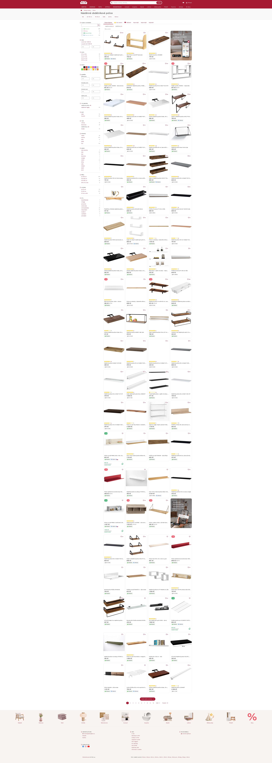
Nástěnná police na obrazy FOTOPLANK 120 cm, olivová (118, 656)
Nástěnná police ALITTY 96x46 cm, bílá (158, 589)
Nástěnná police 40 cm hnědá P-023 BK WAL (115, 424)
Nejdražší (151, 22)
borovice (83, 156)
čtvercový (83, 124)
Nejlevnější (144, 22)
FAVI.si (188, 757)
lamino (110, 16)
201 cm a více (84, 182)
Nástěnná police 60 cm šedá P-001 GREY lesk (182, 178)
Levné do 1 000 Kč (86, 42)
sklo (82, 139)
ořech (82, 160)
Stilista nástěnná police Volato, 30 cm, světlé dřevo (139, 270)
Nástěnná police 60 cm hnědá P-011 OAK (159, 363)
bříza (82, 162)
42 (167, 125)
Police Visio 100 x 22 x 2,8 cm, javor (158, 558)
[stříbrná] (95, 69)
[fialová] (95, 67)
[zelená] (82, 69)
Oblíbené (128, 22)
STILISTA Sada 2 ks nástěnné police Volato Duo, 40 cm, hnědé (119, 620)
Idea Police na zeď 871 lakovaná (134, 55)
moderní (83, 211)
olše (82, 164)
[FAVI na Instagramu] (85, 746)
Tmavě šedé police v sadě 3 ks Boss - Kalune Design (162, 394)
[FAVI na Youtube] (89, 746)
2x (133, 238)
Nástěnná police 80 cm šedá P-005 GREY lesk (183, 363)
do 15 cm (83, 189)
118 (189, 125)
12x (178, 114)
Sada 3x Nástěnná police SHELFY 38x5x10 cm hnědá (162, 178)
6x (133, 53)
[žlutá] (91, 67)
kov (82, 143)
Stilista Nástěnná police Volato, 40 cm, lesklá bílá (161, 116)
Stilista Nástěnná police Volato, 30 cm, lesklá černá (117, 270)
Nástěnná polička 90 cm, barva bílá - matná (160, 147)
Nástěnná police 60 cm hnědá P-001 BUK (137, 116)
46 (122, 63)
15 (167, 156)
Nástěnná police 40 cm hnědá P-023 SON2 (137, 363)
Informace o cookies (136, 749)
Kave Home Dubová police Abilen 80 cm (137, 455)
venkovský (84, 206)
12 (145, 186)
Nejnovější (136, 22)
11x (156, 145)
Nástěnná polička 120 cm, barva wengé (181, 491)
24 (189, 567)
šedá (104, 16)
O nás (133, 733)
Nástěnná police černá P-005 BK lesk (180, 209)
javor (82, 170)
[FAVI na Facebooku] (83, 746)
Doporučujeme (108, 22)
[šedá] (97, 67)
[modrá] (89, 67)
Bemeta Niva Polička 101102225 (112, 589)
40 (189, 156)
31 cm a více (84, 193)
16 (122, 279)
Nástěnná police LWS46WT (178, 687)
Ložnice (189, 722)
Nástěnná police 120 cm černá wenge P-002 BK (116, 178)
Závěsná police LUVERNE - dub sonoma (137, 522)
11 (145, 248)
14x (133, 145)
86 (189, 186)
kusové (83, 116)
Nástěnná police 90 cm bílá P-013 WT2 (158, 85)
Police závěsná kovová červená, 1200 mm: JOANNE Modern (186, 558)
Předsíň (231, 722)
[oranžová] (84, 69)
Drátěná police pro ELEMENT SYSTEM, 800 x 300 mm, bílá (186, 620)
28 (145, 500)
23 (122, 156)
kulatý (83, 128)
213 (189, 94)
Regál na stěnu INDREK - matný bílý (180, 85)
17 (167, 186)
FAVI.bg (180, 757)
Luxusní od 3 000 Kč (86, 44)
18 (122, 125)
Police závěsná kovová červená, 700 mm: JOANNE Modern (118, 491)
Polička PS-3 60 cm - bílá (155, 656)
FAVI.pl (148, 757)
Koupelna (146, 722)
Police (94, 10)
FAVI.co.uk (174, 757)
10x (133, 84)
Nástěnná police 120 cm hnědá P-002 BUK (182, 239)
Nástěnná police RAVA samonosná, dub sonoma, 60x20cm (118, 239)
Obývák (167, 722)
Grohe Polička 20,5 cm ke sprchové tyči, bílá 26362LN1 (140, 687)
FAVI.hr (161, 757)
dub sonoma (84, 150)
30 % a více (84, 60)
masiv (82, 135)
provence (83, 204)
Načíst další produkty (146, 699)
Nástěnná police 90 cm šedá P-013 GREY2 (114, 558)
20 (145, 94)
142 (122, 598)
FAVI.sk (144, 757)
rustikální (83, 213)
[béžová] (89, 69)
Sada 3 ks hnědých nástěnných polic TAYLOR (115, 55)
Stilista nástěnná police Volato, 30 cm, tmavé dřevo (162, 687)
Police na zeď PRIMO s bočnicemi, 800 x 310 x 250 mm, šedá (119, 522)
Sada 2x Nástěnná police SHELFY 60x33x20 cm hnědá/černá (186, 116)
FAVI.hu (157, 757)
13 (122, 217)
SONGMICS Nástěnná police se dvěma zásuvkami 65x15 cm (186, 301)
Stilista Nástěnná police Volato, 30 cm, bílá (115, 147)
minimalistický (85, 208)
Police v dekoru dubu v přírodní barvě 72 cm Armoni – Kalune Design (166, 522)
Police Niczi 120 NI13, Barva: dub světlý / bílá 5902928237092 (186, 589)
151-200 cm (84, 180)
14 (167, 340)
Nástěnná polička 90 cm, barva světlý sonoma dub (139, 178)
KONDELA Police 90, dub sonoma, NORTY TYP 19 (183, 424)
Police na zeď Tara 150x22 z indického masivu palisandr (140, 424)
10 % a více (84, 56)
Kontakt (84, 735)
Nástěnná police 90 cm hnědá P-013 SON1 (137, 147)
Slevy (252, 722)
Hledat (159, 2)
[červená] (86, 67)
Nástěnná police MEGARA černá (135, 209)
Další (157, 703)
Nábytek (20, 722)
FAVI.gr (184, 757)
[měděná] (97, 69)
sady (82, 114)
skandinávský (84, 200)
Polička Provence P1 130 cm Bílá (157, 209)
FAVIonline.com (86, 757)
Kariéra (84, 737)
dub (82, 152)
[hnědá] (86, 69)
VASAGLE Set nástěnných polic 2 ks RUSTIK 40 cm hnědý (185, 332)
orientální (83, 215)
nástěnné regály (85, 107)
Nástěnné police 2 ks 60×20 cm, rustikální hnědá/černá (163, 301)
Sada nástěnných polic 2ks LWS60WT (136, 394)
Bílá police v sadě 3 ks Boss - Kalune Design (160, 270)
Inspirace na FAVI (136, 739)
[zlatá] (93, 69)
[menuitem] (84, 6)
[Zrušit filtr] (90, 105)
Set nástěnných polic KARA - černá (158, 620)
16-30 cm (97, 16)
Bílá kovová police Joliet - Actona (112, 301)
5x (111, 145)
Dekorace (41, 722)
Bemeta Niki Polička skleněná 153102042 (137, 620)
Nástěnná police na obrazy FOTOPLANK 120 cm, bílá (140, 491)
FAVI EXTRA (134, 745)
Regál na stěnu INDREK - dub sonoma (113, 85)
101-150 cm (84, 178)
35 (189, 469)
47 (145, 125)
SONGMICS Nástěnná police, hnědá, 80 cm (137, 85)
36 (167, 94)
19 (167, 217)
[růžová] (93, 67)
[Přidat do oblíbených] (122, 433)
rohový (83, 122)
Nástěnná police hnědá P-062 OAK (135, 332)
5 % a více (84, 54)
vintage (83, 202)
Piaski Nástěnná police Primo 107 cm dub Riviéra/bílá (162, 332)
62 (167, 279)
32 (122, 94)
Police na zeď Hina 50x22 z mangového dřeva (138, 656)
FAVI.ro (152, 757)
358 (189, 279)
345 (122, 32)
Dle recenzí (119, 22)
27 (145, 156)
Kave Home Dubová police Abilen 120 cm (159, 491)
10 (122, 248)
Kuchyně (125, 722)
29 (189, 665)
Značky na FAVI (135, 737)
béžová (116, 16)
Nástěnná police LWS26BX (155, 55)
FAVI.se (169, 757)
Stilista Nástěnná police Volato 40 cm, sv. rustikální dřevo (118, 332)
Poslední (164, 703)
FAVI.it (165, 757)
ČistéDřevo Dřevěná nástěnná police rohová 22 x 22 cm (118, 209)
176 (145, 63)
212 (167, 63)
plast (82, 141)
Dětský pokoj (210, 722)
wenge (83, 158)
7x (178, 84)
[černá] (84, 67)
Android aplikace (186, 733)
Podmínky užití (135, 747)
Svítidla (83, 722)
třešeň (83, 166)
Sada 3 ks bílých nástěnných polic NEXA (137, 239)
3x (111, 114)
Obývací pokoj (87, 10)
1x (111, 268)
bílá (83, 16)
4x (133, 268)
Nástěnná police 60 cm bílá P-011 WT (113, 394)
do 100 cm (89, 16)
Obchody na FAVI (136, 735)
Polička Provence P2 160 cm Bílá (179, 270)
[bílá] (82, 67)
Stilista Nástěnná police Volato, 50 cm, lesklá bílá (116, 116)
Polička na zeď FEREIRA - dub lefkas (158, 455)
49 (189, 63)
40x (111, 53)
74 (167, 32)
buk (82, 154)
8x (111, 84)
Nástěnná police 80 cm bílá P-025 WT (180, 394)
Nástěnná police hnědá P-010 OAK (112, 363)
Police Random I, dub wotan (111, 687)
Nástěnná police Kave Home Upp (179, 147)
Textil (62, 722)
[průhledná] (91, 69)
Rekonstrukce (104, 722)
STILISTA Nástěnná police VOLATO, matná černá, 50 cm (185, 656)
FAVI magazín (135, 741)
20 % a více (84, 58)
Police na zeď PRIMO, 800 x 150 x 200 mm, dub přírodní (118, 455)
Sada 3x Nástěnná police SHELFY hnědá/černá (138, 558)
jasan (82, 168)
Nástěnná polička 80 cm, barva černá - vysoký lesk (184, 455)
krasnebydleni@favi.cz (89, 733)
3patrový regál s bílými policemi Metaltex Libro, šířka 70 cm (164, 424)
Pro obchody (135, 743)
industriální (84, 210)
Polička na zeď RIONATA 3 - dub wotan (136, 589)
